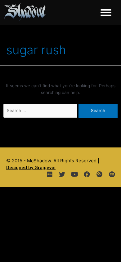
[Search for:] (41, 110)
